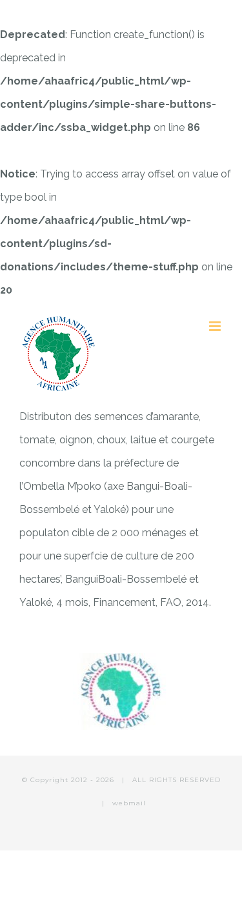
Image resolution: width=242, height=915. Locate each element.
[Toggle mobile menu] (216, 326)
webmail (129, 803)
